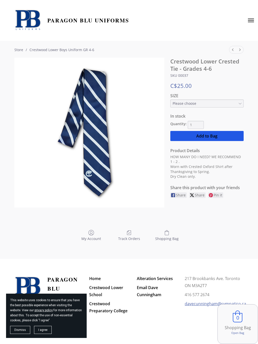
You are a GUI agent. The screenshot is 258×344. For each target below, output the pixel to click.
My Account (91, 238)
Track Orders (129, 238)
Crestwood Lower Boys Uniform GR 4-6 (61, 49)
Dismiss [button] (20, 330)
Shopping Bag (167, 238)
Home (95, 278)
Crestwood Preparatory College (108, 307)
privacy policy (44, 310)
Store (18, 49)
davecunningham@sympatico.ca (215, 303)
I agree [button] (42, 330)
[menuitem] (232, 49)
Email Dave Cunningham (149, 291)
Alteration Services (155, 278)
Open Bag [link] (237, 333)
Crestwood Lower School (106, 291)
